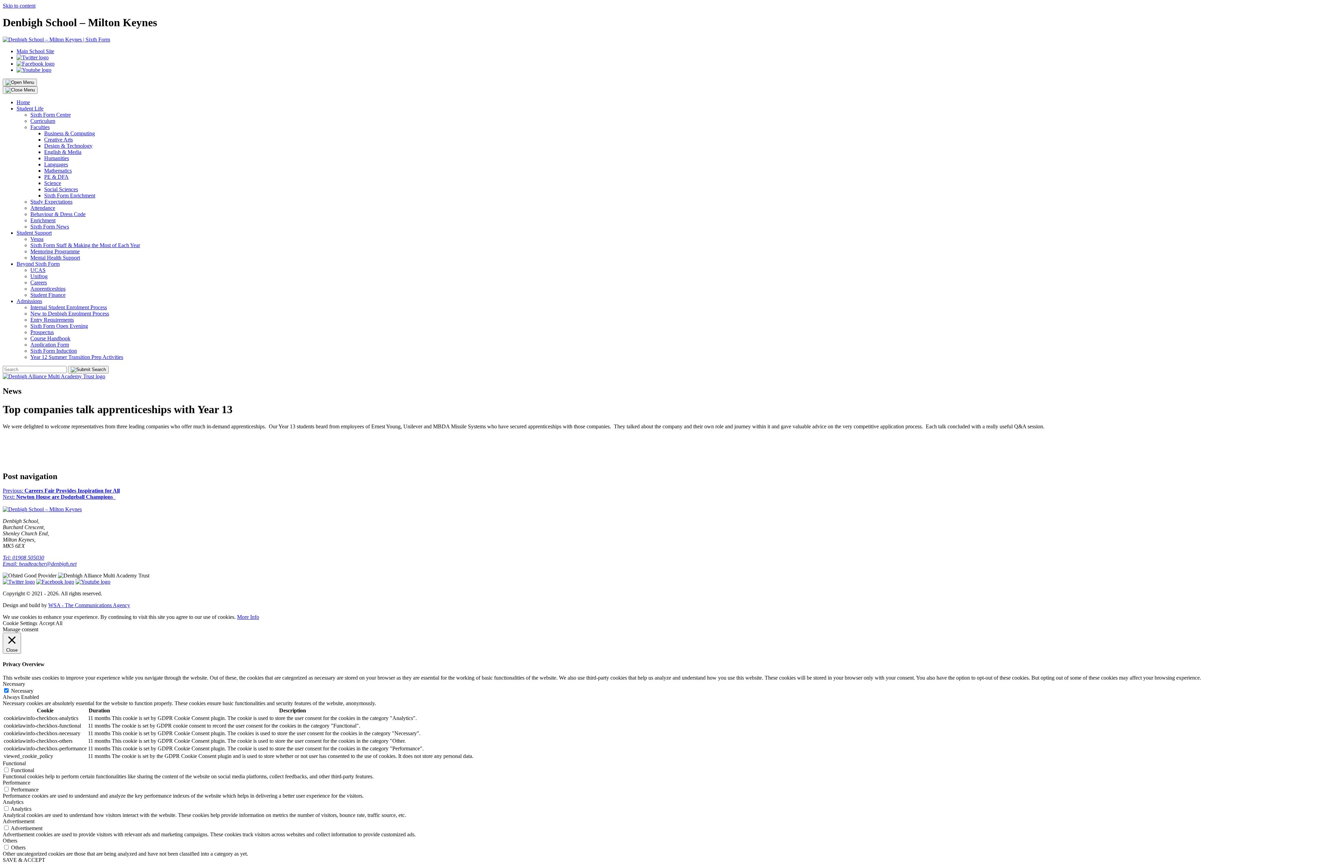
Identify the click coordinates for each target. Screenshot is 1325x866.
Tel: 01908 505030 (23, 558)
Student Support (34, 233)
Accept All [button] (50, 623)
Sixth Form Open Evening (59, 326)
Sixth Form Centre (50, 115)
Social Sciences (61, 189)
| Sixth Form (96, 39)
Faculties (40, 127)
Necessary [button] (14, 684)
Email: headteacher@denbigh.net (40, 564)
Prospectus (42, 332)
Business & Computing (69, 133)
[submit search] (88, 369)
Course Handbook (50, 338)
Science (52, 183)
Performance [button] (16, 783)
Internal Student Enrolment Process (68, 307)
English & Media (62, 152)
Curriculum (42, 121)
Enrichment (43, 220)
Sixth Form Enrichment (69, 195)
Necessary (22, 691)
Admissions (29, 301)
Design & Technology (68, 146)
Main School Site (35, 51)
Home (23, 102)
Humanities (56, 158)
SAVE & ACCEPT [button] (24, 860)
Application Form (49, 345)
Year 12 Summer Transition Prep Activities (76, 357)
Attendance (42, 208)
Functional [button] (14, 763)
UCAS (38, 270)
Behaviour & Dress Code (58, 214)
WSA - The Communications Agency (89, 605)
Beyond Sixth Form (38, 264)
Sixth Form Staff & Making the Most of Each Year (85, 245)
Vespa (36, 239)
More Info (248, 617)
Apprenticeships (48, 289)
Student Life (30, 108)
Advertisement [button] (19, 821)
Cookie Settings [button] (20, 623)
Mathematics (58, 171)
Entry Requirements (52, 320)
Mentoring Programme (55, 251)
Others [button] (10, 841)
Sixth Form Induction (53, 351)
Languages (56, 164)
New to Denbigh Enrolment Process (69, 314)
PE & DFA (56, 177)
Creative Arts (58, 140)
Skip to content (19, 6)
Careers (38, 282)
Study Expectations (51, 202)
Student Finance (48, 295)
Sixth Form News (49, 227)
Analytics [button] (13, 802)
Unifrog (39, 276)
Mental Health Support (55, 258)
